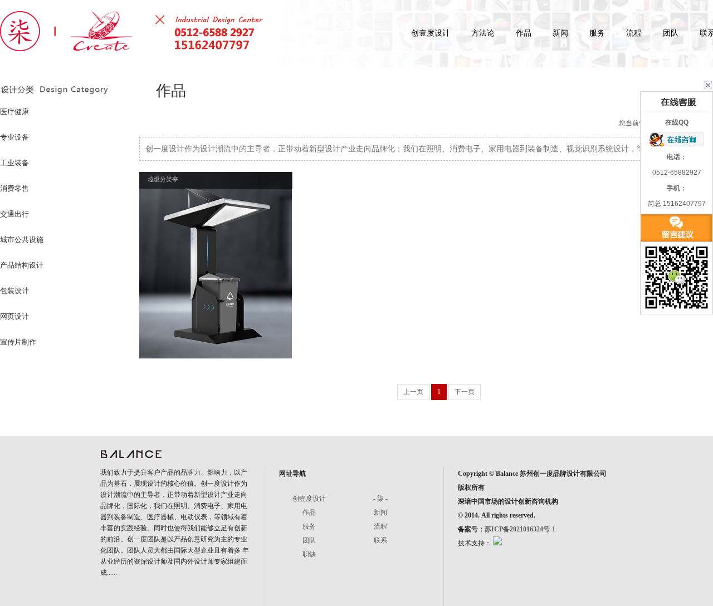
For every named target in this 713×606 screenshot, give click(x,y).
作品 (523, 33)
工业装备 (14, 163)
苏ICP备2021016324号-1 (520, 529)
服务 (597, 33)
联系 (380, 540)
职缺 (309, 554)
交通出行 (14, 214)
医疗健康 (14, 111)
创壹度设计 (430, 33)
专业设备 (14, 137)
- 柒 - (380, 498)
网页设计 (14, 316)
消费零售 (14, 188)
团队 (670, 33)
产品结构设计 (21, 265)
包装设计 (14, 291)
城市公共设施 (21, 239)
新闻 (560, 33)
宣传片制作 (18, 342)
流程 (634, 33)
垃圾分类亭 (163, 179)
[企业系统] (496, 543)
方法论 (483, 33)
